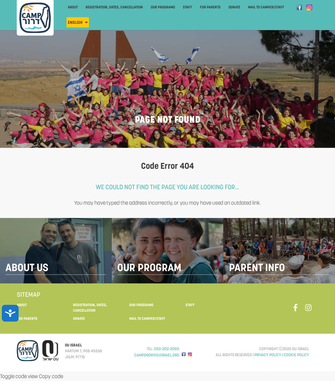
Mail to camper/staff (266, 7)
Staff (187, 7)
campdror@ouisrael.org (156, 354)
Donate (234, 7)
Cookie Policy (296, 354)
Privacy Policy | (269, 354)
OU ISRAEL (73, 345)
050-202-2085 (166, 348)
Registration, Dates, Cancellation (114, 7)
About (73, 7)
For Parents (210, 7)
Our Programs (163, 7)
